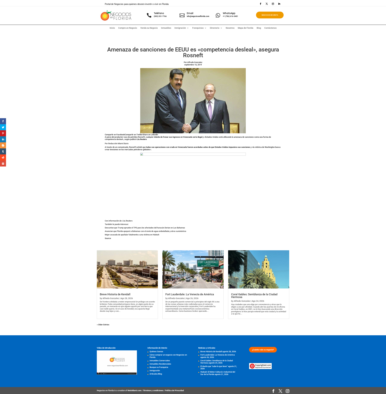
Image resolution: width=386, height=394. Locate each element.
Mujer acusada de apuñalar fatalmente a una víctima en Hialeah (132, 235)
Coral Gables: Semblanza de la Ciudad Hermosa (254, 296)
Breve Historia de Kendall (115, 294)
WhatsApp (229, 13)
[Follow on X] (267, 4)
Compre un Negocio (127, 28)
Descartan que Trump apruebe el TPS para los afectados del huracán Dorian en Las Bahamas (145, 228)
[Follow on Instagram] (273, 4)
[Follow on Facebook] (260, 4)
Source (108, 238)
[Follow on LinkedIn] (279, 4)
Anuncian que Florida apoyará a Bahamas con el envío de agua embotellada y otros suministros (145, 231)
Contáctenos (270, 28)
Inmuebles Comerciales (160, 360)
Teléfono (159, 13)
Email (190, 13)
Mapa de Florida (245, 28)
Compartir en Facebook (115, 134)
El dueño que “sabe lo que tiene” (214, 366)
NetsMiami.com (135, 390)
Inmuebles (166, 28)
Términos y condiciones (153, 390)
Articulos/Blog (156, 374)
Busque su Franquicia (159, 367)
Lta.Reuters (142, 139)
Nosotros (230, 28)
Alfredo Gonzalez (111, 298)
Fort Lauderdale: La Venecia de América (189, 294)
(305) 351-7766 (160, 16)
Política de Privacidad (174, 390)
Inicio (112, 28)
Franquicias (198, 28)
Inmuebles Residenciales (160, 364)
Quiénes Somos (156, 351)
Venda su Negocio (149, 28)
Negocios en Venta (270, 15)
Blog (259, 28)
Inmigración (155, 370)
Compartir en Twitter (134, 134)
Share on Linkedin (150, 134)
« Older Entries (103, 325)
